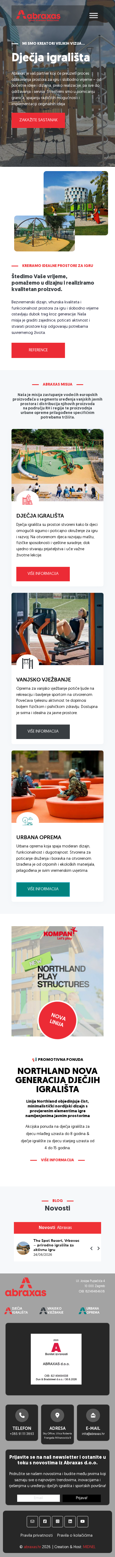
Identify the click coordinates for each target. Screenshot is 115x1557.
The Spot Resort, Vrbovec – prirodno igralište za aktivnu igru (56, 1245)
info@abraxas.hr (93, 1434)
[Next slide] (99, 1248)
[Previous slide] (92, 1248)
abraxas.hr (32, 1547)
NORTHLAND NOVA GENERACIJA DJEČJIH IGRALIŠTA (57, 1081)
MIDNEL (89, 1547)
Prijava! (81, 1498)
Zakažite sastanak (38, 120)
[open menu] (93, 15)
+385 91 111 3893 (22, 1434)
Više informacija (43, 574)
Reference (38, 350)
